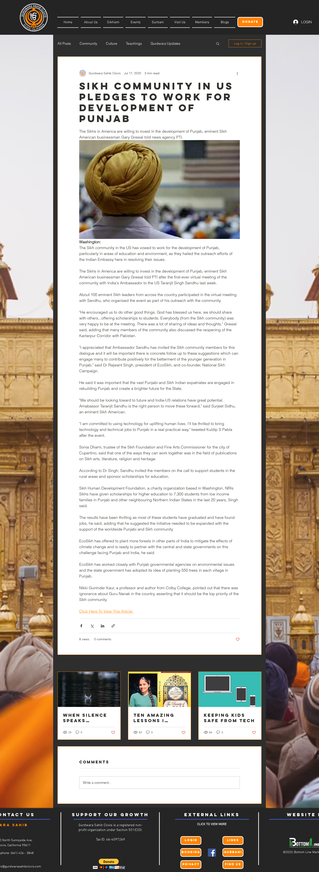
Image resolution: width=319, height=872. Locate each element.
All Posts (64, 43)
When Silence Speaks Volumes (85, 717)
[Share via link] (113, 626)
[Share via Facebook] (81, 626)
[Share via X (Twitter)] (92, 626)
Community (88, 43)
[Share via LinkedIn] (102, 626)
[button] (218, 43)
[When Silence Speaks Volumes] (89, 689)
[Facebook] (212, 853)
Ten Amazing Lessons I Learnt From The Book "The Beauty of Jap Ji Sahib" (156, 717)
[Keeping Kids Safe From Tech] (230, 689)
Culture (111, 43)
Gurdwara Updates (165, 43)
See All (256, 663)
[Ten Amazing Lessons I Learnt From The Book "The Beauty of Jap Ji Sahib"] (159, 689)
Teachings (134, 43)
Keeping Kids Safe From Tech (229, 717)
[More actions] (237, 73)
